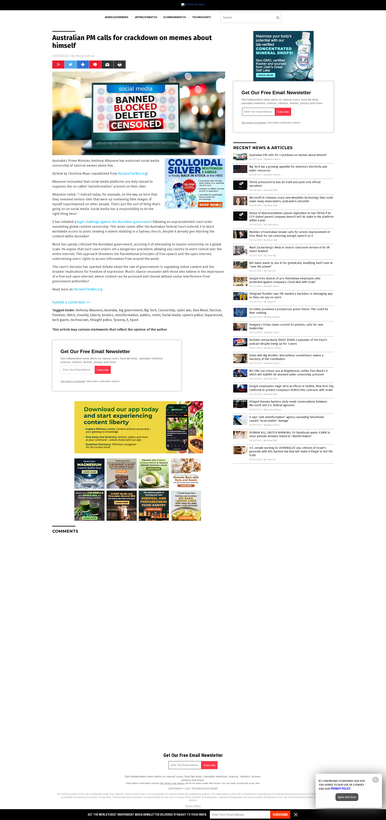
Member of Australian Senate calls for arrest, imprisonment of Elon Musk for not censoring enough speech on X (289, 233)
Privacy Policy (193, 806)
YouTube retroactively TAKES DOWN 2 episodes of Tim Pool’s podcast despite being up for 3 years (288, 341)
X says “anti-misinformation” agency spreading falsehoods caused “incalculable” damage (286, 418)
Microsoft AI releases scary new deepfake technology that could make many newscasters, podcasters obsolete (291, 199)
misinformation (126, 315)
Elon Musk (200, 310)
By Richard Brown (272, 409)
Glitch (71, 315)
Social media (171, 315)
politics (145, 315)
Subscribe (280, 815)
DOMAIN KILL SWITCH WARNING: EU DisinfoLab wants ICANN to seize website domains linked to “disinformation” (289, 434)
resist (156, 315)
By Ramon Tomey (272, 348)
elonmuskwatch (174, 17)
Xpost (134, 320)
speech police (192, 315)
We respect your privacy (172, 783)
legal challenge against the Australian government (114, 222)
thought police (101, 320)
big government (131, 310)
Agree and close (347, 797)
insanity (82, 315)
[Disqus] (138, 587)
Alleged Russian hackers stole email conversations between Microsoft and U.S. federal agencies (288, 403)
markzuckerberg (116, 17)
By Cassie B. (270, 271)
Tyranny (119, 320)
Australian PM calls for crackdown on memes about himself (287, 155)
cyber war (184, 310)
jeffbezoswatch (145, 17)
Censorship (166, 310)
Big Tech (150, 310)
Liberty (95, 315)
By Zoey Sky (270, 255)
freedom (58, 315)
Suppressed (213, 315)
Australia (110, 310)
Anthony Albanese (89, 310)
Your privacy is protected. (73, 381)
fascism (215, 310)
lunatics (108, 315)
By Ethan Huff (270, 190)
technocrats (201, 17)
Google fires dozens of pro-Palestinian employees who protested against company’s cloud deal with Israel (284, 280)
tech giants (60, 320)
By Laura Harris (271, 224)
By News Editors (272, 159)
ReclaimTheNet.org (132, 173)
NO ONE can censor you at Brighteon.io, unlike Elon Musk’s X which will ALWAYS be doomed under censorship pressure (288, 372)
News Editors (85, 56)
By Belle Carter (271, 286)
